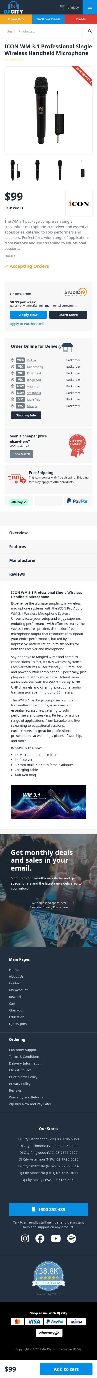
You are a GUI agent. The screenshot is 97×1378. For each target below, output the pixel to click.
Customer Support (23, 1049)
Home (13, 969)
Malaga (32, 406)
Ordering (17, 1039)
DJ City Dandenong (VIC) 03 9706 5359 (48, 1139)
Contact (15, 983)
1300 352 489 (51, 1209)
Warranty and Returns (26, 1097)
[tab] (48, 533)
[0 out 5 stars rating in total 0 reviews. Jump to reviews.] (48, 59)
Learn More (68, 314)
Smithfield (34, 393)
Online (31, 360)
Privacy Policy (52, 907)
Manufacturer (22, 560)
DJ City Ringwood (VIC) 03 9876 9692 (48, 1152)
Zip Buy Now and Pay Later (30, 1104)
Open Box (16, 19)
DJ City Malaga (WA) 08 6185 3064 (49, 1179)
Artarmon (33, 386)
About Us (16, 976)
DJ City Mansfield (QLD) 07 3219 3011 (48, 1172)
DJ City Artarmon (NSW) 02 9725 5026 (49, 1159)
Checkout (16, 1010)
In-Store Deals (48, 19)
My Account (18, 990)
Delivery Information (25, 1063)
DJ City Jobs (18, 1023)
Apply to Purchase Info (27, 323)
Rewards (15, 996)
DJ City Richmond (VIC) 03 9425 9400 (48, 1145)
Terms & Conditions (24, 1056)
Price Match (21, 454)
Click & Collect (20, 1070)
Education (16, 1017)
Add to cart (66, 1369)
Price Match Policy (23, 1076)
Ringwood (34, 380)
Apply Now (28, 314)
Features (17, 546)
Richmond (34, 373)
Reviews (17, 574)
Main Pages (19, 959)
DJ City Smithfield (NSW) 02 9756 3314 (48, 1166)
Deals (80, 19)
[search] (41, 31)
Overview (18, 532)
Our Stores (48, 1128)
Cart (12, 1003)
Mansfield (33, 399)
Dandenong (35, 367)
